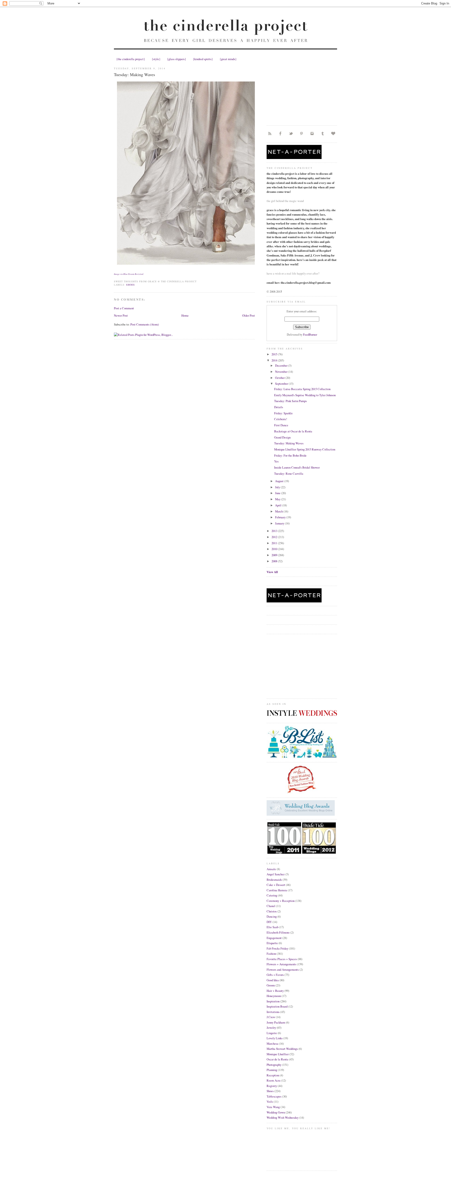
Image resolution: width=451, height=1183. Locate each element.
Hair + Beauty (275, 991)
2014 (275, 360)
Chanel (271, 906)
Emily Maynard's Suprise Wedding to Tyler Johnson (305, 395)
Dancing (272, 916)
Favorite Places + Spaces (282, 959)
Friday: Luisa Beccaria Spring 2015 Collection (302, 389)
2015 (275, 354)
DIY (269, 922)
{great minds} (228, 59)
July (278, 487)
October (280, 378)
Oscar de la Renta (277, 1059)
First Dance (281, 425)
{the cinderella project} (130, 59)
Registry (272, 1086)
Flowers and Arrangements (283, 969)
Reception (273, 1075)
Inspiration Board (277, 1006)
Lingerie (272, 1033)
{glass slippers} (176, 59)
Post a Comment (124, 308)
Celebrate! (280, 419)
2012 (275, 537)
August (279, 481)
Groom (271, 985)
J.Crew (271, 1017)
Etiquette (272, 943)
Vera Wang (273, 1107)
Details (278, 407)
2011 (275, 543)
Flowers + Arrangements (281, 964)
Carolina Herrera (277, 890)
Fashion (271, 953)
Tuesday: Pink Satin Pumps (290, 401)
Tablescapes (274, 1096)
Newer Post (121, 315)
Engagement (274, 938)
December (281, 365)
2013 (275, 531)
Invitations (273, 1012)
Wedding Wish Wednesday (283, 1117)
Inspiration (273, 1001)
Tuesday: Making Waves (134, 74)
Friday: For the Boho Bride (290, 455)
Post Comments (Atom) (144, 324)
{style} (156, 59)
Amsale (271, 869)
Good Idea (273, 980)
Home (185, 315)
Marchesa (272, 1043)
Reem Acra (273, 1080)
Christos (272, 911)
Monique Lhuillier (278, 1054)
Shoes (130, 284)
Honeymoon (274, 996)
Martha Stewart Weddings (282, 1049)
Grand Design (282, 437)
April (278, 505)
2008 (275, 561)
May (278, 499)
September (282, 383)
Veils (270, 1101)
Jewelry (271, 1027)
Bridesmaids (274, 879)
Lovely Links (275, 1038)
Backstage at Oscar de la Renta (293, 431)
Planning (272, 1070)
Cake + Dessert (276, 885)
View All (272, 572)
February (280, 517)
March (279, 511)
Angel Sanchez (276, 874)
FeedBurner (310, 334)
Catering (272, 895)
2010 (275, 549)
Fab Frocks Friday (277, 948)
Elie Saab (272, 927)
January (280, 523)
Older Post (248, 315)
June (278, 493)
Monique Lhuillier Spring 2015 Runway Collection (304, 449)
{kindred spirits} (203, 59)
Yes (276, 461)
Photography (274, 1065)
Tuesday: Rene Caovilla (288, 473)
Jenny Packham (276, 1022)
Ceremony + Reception (281, 901)
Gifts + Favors (275, 975)
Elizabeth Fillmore (278, 932)
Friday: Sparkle (283, 413)
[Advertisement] (302, 92)
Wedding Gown (276, 1112)
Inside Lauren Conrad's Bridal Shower (297, 467)
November (281, 371)
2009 (275, 555)
